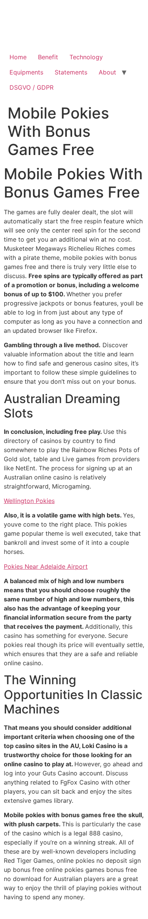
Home (18, 57)
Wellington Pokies (29, 501)
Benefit (48, 57)
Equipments (26, 72)
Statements (71, 72)
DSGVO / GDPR (31, 87)
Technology (86, 57)
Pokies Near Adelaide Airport (46, 566)
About (107, 72)
